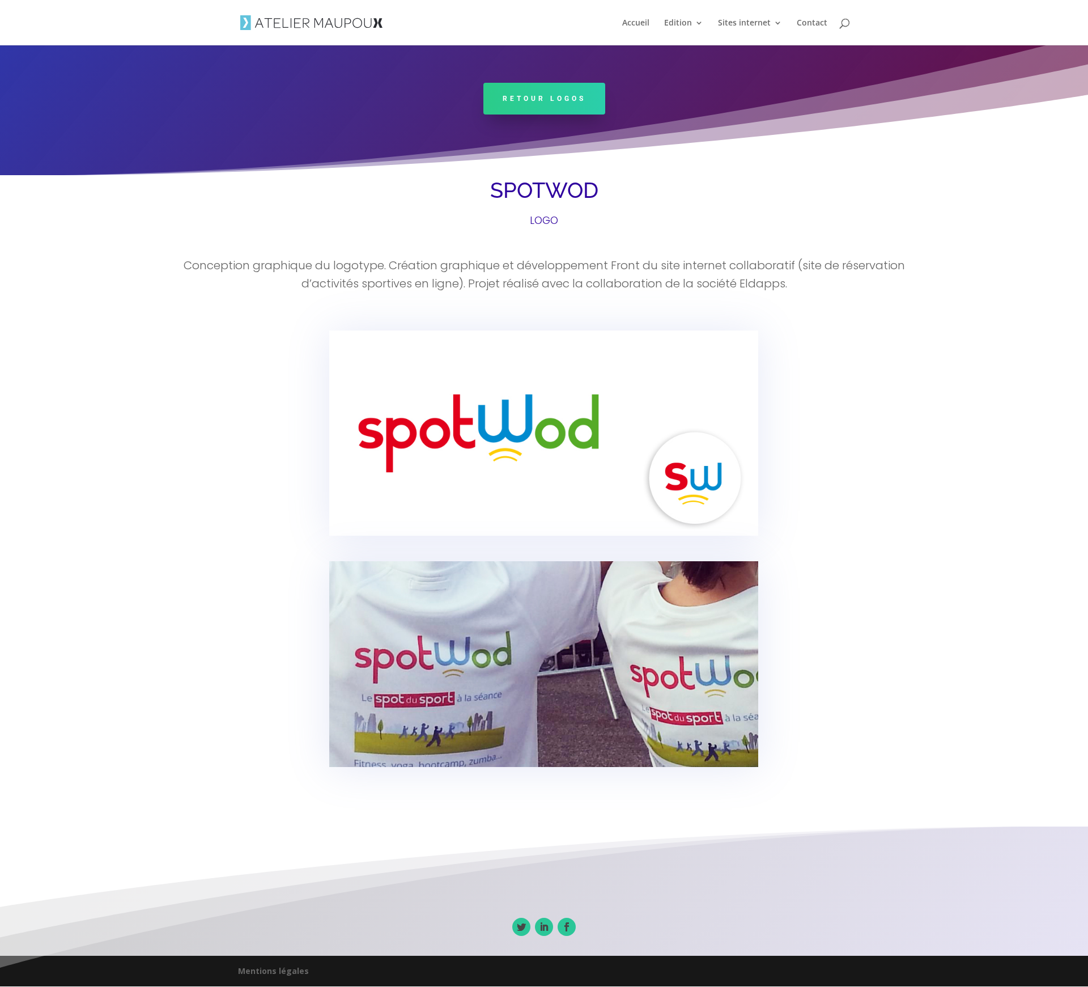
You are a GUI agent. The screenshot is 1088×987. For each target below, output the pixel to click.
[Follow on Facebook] (567, 927)
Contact (812, 23)
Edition (678, 23)
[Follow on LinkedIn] (544, 927)
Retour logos (544, 99)
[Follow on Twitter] (521, 927)
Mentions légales (273, 970)
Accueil (635, 23)
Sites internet (744, 23)
